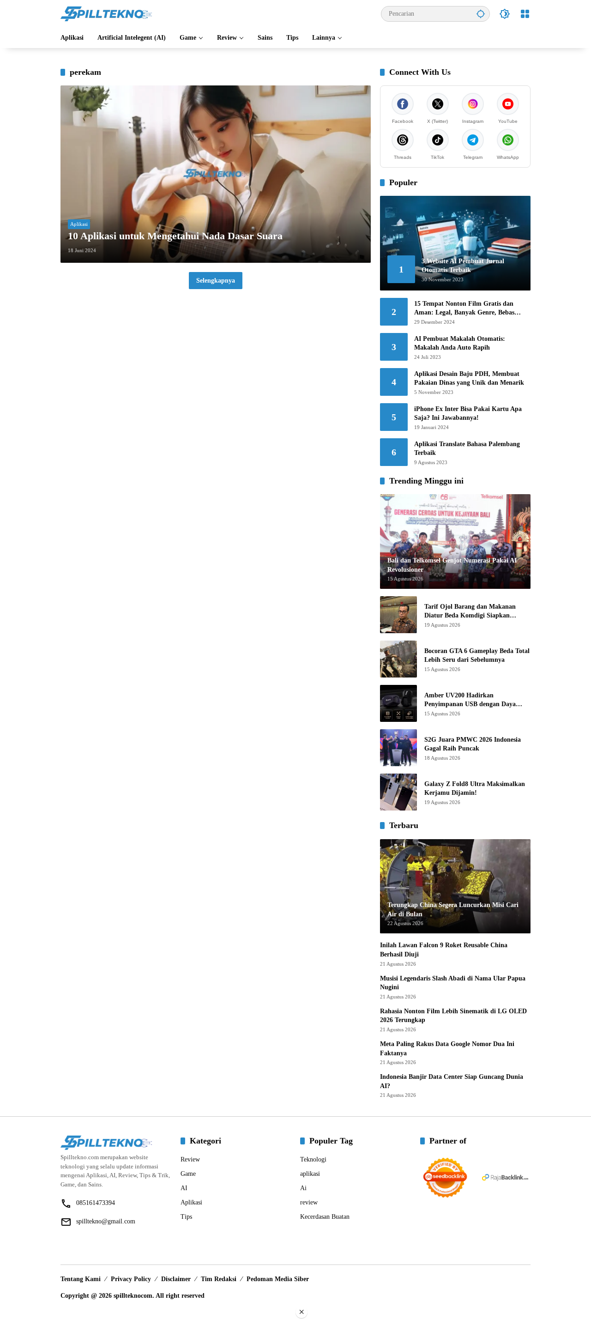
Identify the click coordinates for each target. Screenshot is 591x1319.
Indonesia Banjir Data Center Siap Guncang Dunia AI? (451, 1081)
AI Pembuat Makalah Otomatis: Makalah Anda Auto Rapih (459, 343)
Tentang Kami (80, 1279)
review (309, 1202)
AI (184, 1188)
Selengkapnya (215, 280)
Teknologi (313, 1159)
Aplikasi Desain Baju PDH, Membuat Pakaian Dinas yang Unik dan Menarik (469, 378)
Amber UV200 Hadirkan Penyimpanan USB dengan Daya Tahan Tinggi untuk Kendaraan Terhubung (470, 700)
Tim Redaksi (218, 1279)
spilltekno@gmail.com (105, 1221)
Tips (186, 1216)
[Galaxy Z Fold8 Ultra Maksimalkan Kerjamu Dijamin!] (398, 792)
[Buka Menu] (525, 13)
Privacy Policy (131, 1279)
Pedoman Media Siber (278, 1279)
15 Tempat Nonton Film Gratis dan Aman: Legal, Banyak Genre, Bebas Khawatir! (464, 308)
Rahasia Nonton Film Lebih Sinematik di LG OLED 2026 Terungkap (453, 1016)
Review (190, 1159)
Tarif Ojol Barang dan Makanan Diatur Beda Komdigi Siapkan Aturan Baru (470, 611)
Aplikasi (79, 224)
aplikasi (310, 1173)
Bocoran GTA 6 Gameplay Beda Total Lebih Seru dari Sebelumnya (477, 655)
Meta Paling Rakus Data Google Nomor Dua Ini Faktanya (447, 1049)
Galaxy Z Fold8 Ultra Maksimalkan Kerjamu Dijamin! (474, 789)
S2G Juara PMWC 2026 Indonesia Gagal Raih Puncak (472, 744)
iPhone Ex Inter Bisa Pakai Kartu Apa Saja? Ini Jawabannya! (468, 413)
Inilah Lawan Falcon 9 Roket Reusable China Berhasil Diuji (443, 950)
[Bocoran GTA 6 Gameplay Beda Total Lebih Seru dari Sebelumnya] (398, 659)
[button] (480, 13)
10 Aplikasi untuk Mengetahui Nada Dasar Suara (175, 236)
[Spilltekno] (106, 13)
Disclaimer (176, 1279)
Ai (303, 1188)
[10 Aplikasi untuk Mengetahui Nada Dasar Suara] (215, 174)
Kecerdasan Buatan (325, 1216)
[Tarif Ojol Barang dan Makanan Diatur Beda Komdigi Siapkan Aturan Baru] (398, 614)
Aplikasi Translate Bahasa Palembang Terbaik (467, 449)
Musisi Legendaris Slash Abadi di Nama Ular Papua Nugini (452, 983)
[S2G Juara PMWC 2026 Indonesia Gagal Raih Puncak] (398, 747)
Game (188, 1173)
